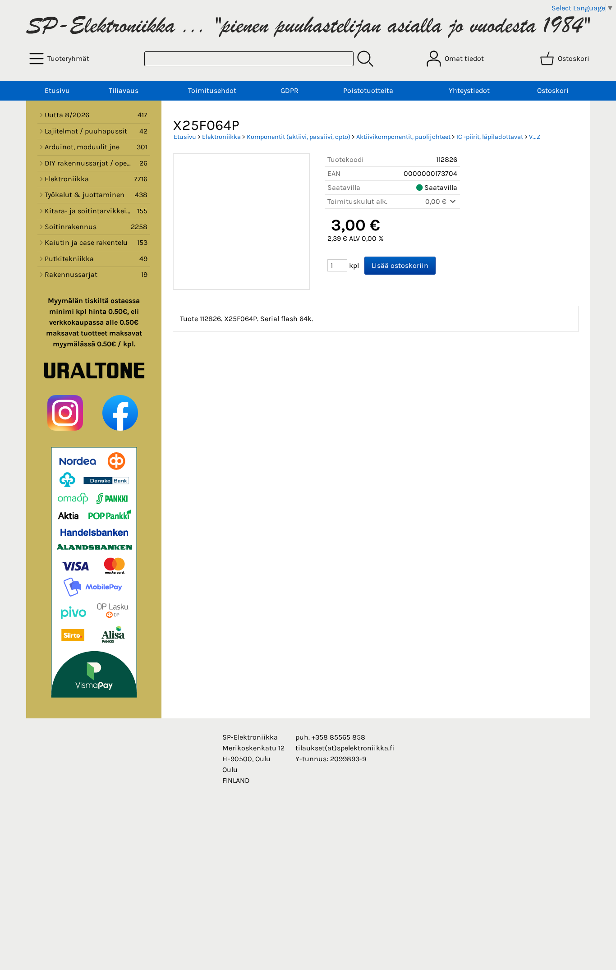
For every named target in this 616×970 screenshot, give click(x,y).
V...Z (535, 137)
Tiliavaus (123, 90)
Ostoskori (553, 90)
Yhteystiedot (469, 90)
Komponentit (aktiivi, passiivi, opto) (298, 137)
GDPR (289, 90)
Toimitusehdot (212, 90)
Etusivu (57, 90)
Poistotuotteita (368, 90)
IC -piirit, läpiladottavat (489, 137)
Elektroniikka (221, 137)
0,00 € (436, 201)
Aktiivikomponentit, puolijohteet (403, 137)
